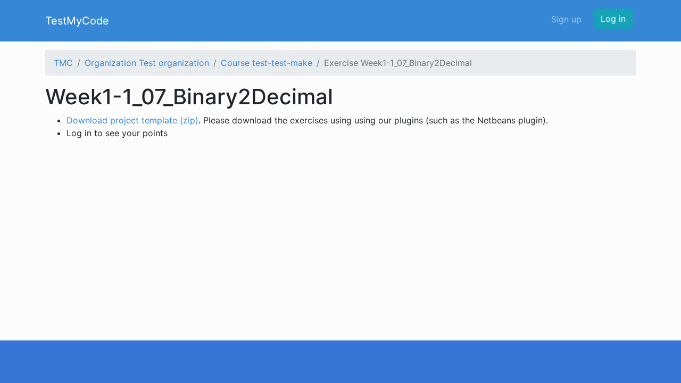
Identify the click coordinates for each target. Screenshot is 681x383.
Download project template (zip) (132, 120)
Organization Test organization (147, 62)
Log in (613, 18)
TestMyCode (77, 20)
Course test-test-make (266, 62)
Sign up (566, 19)
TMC (63, 62)
